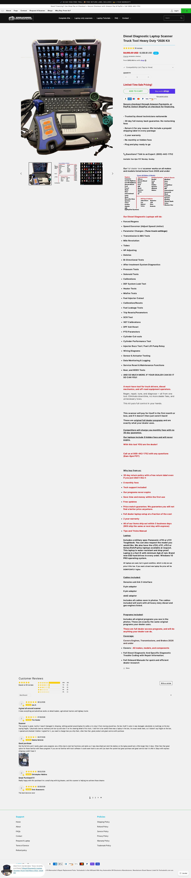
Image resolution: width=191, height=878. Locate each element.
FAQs (18, 831)
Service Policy (102, 831)
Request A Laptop (23, 841)
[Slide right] (112, 174)
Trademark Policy (104, 846)
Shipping (125, 56)
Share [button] (128, 668)
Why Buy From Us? (63, 10)
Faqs (16, 10)
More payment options (162, 96)
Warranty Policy (103, 841)
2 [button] (92, 797)
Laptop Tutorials (103, 18)
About (8, 10)
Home (18, 822)
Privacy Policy (102, 836)
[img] (31, 702)
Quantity (127, 73)
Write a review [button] (166, 683)
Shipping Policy (103, 822)
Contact (24, 10)
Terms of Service (22, 846)
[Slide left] (21, 174)
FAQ (116, 18)
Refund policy (21, 850)
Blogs (50, 10)
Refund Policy (102, 827)
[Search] (181, 18)
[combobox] (174, 18)
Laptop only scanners (84, 18)
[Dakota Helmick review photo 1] (24, 759)
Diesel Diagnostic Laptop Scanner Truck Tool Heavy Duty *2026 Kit (28, 870)
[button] (65, 18)
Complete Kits (64, 18)
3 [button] (95, 797)
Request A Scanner (37, 10)
